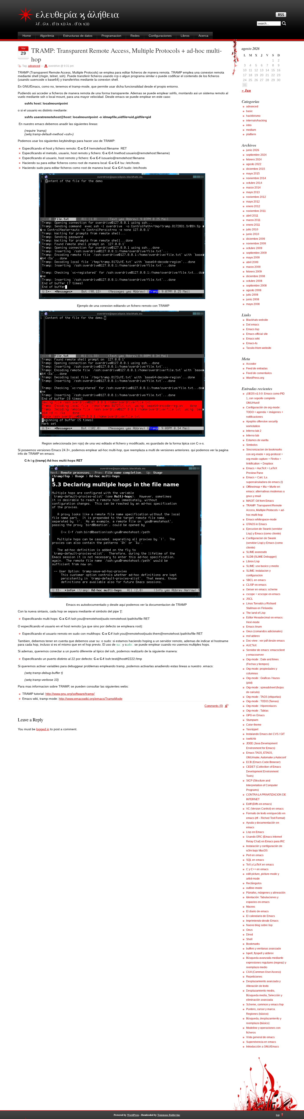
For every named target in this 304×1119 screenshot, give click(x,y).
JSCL (249, 598)
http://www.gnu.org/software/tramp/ (70, 694)
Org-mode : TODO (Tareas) (262, 701)
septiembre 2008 (256, 285)
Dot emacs (252, 324)
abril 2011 (252, 215)
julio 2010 (252, 229)
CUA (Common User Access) (263, 972)
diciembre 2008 (255, 276)
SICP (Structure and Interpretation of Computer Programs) (262, 785)
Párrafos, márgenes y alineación (265, 892)
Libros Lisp (252, 561)
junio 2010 (252, 234)
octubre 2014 (254, 182)
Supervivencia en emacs (261, 1041)
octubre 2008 (254, 280)
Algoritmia (47, 35)
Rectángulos (253, 883)
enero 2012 (253, 206)
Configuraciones (160, 35)
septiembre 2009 (256, 252)
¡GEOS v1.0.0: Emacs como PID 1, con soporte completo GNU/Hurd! (265, 398)
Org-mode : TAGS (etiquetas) (263, 696)
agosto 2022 (253, 164)
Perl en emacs (254, 855)
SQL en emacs (255, 859)
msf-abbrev (253, 636)
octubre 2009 (254, 248)
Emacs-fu (251, 343)
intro (248, 125)
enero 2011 (253, 224)
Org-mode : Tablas (257, 710)
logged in (42, 729)
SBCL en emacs (256, 580)
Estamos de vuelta (257, 440)
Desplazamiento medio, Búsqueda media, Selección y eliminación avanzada (264, 995)
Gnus (249, 929)
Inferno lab (252, 435)
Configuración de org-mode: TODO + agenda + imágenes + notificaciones (264, 412)
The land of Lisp (255, 612)
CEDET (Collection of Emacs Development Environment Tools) (263, 771)
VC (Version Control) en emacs (265, 808)
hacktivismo (253, 115)
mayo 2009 (253, 257)
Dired (249, 934)
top (278, 1115)
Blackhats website (257, 319)
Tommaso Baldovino (168, 1115)
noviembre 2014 (256, 178)
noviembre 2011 (256, 211)
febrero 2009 (254, 271)
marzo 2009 (253, 266)
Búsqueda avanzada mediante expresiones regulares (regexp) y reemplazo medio (266, 962)
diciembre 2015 (255, 168)
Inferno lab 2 (253, 430)
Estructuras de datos (77, 35)
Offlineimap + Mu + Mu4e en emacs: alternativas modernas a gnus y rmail (265, 491)
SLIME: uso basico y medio (262, 566)
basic (249, 111)
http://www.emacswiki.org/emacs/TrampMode (90, 698)
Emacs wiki (253, 338)
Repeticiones (254, 976)
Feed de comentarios (259, 373)
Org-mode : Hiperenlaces (261, 706)
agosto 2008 (253, 290)
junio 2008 (252, 299)
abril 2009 (252, 262)
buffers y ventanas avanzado (263, 948)
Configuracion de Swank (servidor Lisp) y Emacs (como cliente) (264, 543)
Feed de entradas (257, 368)
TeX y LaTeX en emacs (260, 864)
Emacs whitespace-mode (261, 519)
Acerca (203, 35)
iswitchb (251, 738)
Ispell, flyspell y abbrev (260, 953)
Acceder (251, 363)
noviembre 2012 (256, 196)
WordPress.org (255, 377)
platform (251, 134)
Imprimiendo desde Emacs (262, 920)
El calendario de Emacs (260, 916)
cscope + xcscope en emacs (263, 594)
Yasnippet (252, 729)
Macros (250, 906)
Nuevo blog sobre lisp (259, 925)
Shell (249, 939)
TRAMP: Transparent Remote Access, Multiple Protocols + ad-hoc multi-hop (265, 510)
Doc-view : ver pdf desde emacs (265, 640)
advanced (34, 66)
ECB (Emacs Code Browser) (263, 762)
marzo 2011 (253, 220)
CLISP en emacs (256, 584)
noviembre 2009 (256, 243)
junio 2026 (252, 150)
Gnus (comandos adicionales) (264, 631)
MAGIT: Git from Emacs (260, 500)
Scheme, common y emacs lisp (265, 1004)
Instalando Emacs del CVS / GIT (265, 734)
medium (251, 129)
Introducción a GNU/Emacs (262, 1046)
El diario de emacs (257, 911)
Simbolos (251, 444)
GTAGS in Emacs (256, 524)
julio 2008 (252, 294)
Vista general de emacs (260, 1037)
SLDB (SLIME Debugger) (261, 556)
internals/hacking (256, 120)
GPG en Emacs (255, 715)
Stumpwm (252, 720)
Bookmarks (253, 943)
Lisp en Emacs (255, 832)
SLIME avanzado (256, 552)
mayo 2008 (253, 304)
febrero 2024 (254, 159)
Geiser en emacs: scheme (262, 589)
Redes (135, 35)
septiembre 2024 (256, 154)
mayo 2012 (253, 201)
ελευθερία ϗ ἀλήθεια (77, 14)
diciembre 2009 (255, 238)
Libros (185, 35)
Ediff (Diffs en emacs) (259, 804)
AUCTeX (251, 645)
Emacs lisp (252, 329)
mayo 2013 (253, 192)
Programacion (111, 35)
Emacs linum (254, 626)
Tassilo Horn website (258, 348)
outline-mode (254, 888)
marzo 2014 (253, 187)
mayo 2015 (253, 173)
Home (26, 35)
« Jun (246, 90)
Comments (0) (214, 706)
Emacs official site (257, 333)
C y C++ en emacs (257, 869)
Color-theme (253, 724)
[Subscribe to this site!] (281, 16)
